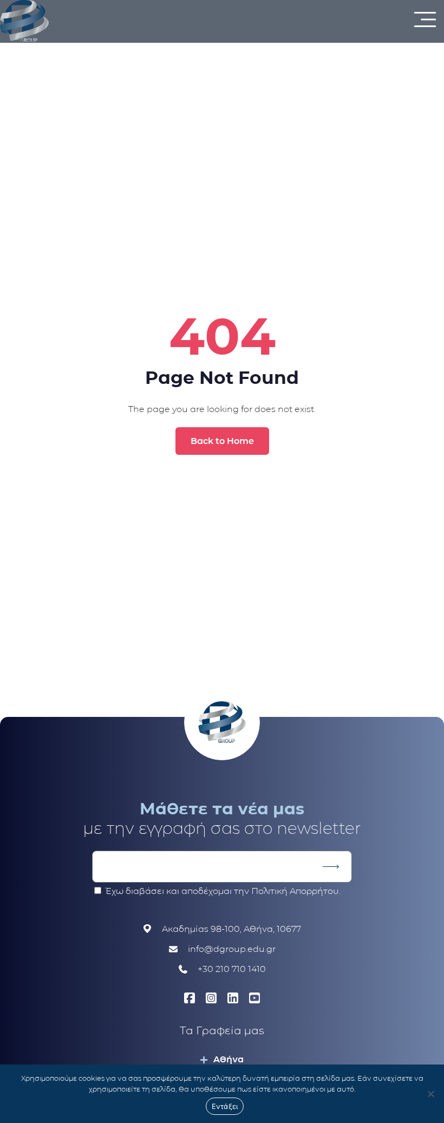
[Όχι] (430, 1093)
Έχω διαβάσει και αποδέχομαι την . (223, 891)
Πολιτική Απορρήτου (295, 891)
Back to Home (222, 441)
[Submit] (331, 867)
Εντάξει (225, 1106)
